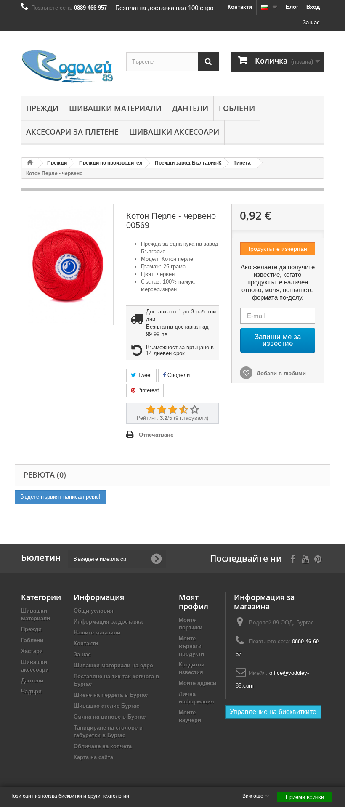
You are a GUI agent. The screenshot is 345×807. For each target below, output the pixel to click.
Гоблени (237, 108)
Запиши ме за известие (278, 340)
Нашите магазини (97, 632)
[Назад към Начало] (30, 163)
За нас (311, 22)
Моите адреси (197, 683)
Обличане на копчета (103, 746)
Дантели (190, 108)
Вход (313, 7)
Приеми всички (305, 797)
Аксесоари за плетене (72, 132)
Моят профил (193, 601)
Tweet (144, 375)
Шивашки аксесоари (174, 132)
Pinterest (147, 390)
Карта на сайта (93, 757)
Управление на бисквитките (273, 711)
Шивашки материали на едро (113, 665)
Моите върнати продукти (191, 646)
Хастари (32, 651)
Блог (292, 7)
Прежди (42, 108)
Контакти (240, 7)
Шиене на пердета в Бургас (111, 695)
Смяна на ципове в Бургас (110, 717)
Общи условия (94, 611)
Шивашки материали (115, 108)
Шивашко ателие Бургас (106, 706)
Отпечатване (156, 435)
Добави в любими (280, 373)
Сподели (178, 375)
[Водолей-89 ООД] (67, 67)
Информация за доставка (108, 622)
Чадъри (31, 691)
